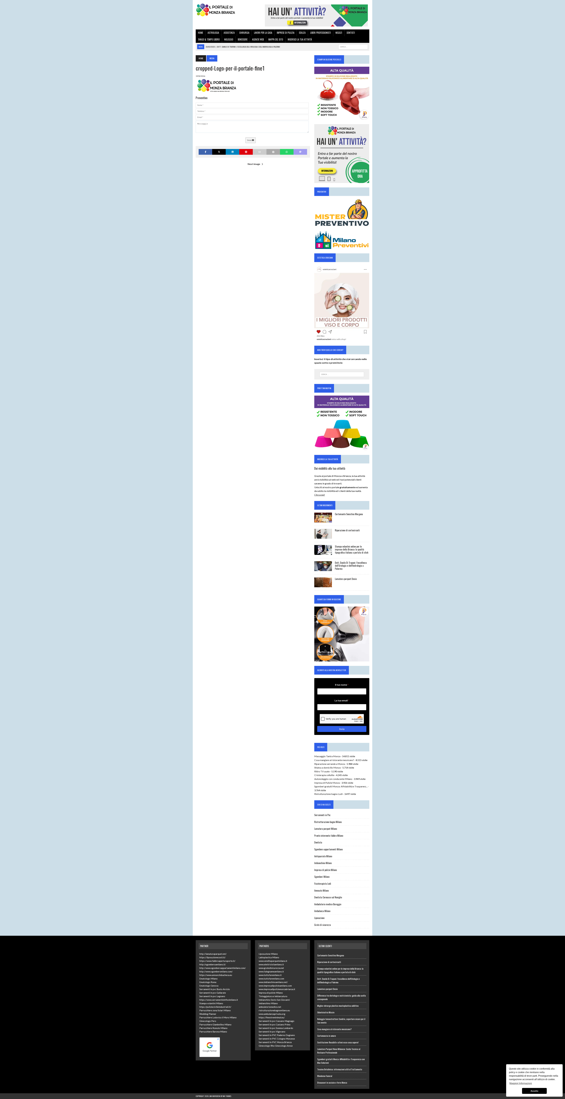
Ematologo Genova (208, 985)
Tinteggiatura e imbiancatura (273, 996)
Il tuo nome (342, 684)
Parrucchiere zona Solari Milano (215, 1010)
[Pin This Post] (246, 152)
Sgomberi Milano (321, 876)
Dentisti (351, 32)
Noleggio (228, 39)
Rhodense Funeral (324, 1076)
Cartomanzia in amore (326, 1035)
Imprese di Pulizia (285, 32)
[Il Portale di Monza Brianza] (223, 10)
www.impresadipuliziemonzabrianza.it (277, 989)
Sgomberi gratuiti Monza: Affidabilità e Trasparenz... (340, 786)
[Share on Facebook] (205, 152)
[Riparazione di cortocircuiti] (323, 536)
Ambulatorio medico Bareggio (327, 904)
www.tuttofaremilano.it (270, 975)
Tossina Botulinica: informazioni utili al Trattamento (339, 1069)
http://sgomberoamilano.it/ (212, 964)
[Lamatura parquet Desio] (323, 585)
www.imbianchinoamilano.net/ (273, 982)
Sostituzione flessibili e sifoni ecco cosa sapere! (337, 1042)
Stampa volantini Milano (211, 1003)
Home (200, 32)
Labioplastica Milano (269, 957)
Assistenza (229, 32)
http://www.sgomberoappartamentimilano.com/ (222, 968)
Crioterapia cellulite (324, 775)
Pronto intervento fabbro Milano (328, 835)
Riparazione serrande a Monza (329, 763)
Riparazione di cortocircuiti (347, 530)
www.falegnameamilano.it (271, 971)
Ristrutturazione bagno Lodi (328, 793)
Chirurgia (244, 32)
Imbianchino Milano (323, 863)
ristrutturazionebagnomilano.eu (274, 1010)
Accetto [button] (534, 1091)
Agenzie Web (258, 39)
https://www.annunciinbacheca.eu (215, 975)
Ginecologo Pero (207, 1021)
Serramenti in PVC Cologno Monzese (277, 1038)
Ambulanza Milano (322, 911)
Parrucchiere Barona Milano (213, 1031)
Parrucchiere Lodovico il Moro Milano (218, 1017)
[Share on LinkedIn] (232, 152)
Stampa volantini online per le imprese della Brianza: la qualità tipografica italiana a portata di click (351, 549)
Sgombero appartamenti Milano (328, 849)
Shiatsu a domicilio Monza (327, 767)
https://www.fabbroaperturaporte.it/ (217, 961)
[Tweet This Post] (219, 152)
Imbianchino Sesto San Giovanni (274, 999)
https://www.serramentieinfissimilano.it (218, 999)
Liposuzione (319, 918)
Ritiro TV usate (322, 771)
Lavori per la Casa (263, 32)
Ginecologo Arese (284, 1045)
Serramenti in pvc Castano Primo (274, 1024)
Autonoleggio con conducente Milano (333, 778)
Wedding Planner (207, 1014)
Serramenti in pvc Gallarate (212, 992)
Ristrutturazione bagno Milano (328, 822)
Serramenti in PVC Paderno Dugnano (277, 1035)
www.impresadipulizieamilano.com (275, 985)
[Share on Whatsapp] (287, 152)
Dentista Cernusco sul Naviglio (328, 897)
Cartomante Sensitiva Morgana (349, 514)
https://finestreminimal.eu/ (272, 1017)
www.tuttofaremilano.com (271, 978)
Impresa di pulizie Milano (325, 870)
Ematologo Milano (208, 978)
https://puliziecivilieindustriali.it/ (215, 1007)
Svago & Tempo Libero (209, 39)
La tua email (342, 700)
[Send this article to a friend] (259, 152)
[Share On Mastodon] (300, 152)
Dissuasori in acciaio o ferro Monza (332, 1082)
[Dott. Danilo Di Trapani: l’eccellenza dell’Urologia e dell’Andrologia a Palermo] (323, 569)
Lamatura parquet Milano (325, 828)
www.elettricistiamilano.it (271, 964)
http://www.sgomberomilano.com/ (216, 971)
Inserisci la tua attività (300, 39)
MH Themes (227, 1096)
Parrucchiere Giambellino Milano (215, 1024)
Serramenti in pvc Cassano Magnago (276, 1021)
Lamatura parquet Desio (346, 579)
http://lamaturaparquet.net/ (213, 954)
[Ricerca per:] (342, 374)
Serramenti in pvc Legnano (212, 996)
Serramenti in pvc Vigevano (272, 1031)
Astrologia (213, 32)
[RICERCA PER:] (353, 46)
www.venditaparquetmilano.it (273, 961)
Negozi (338, 32)
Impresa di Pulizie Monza (327, 782)
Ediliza (302, 32)
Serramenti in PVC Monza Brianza (275, 1042)
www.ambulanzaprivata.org (272, 1014)
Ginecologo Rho (267, 1045)
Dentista (318, 842)
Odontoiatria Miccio (325, 1012)
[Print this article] (273, 152)
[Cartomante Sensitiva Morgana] (323, 520)
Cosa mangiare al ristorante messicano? (334, 760)
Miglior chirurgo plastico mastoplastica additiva (338, 1005)
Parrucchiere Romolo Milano (213, 1028)
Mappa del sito (275, 39)
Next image (254, 164)
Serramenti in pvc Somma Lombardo (276, 1028)
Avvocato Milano (321, 890)
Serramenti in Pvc (322, 815)
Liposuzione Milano (268, 954)
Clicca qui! (319, 494)
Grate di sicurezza (322, 925)
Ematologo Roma (207, 982)
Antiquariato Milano (323, 856)
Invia (249, 140)
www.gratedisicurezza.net (271, 968)
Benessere (242, 39)
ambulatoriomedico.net (270, 1007)
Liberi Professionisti (320, 32)
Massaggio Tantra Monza (327, 756)
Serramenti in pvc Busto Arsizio (214, 989)
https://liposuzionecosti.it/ (212, 957)
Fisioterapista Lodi (322, 883)
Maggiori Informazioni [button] (520, 1083)
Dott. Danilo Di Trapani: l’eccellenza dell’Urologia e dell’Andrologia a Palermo (351, 566)
